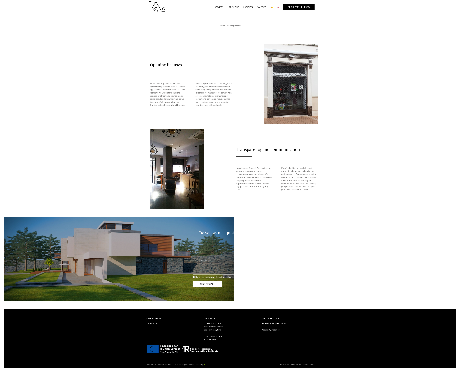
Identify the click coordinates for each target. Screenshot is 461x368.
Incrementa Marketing (195, 364)
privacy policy (225, 277)
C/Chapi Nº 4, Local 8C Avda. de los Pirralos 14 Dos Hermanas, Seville (213, 326)
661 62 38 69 (151, 323)
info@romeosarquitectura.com (274, 323)
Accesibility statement (271, 330)
